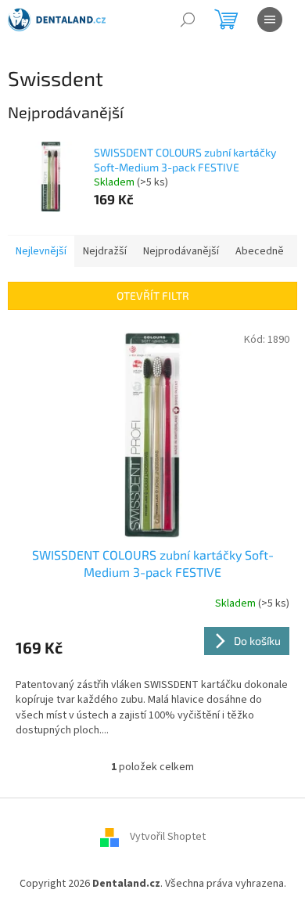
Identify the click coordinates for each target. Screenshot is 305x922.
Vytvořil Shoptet (168, 837)
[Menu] (269, 19)
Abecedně (259, 251)
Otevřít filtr (153, 295)
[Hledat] (187, 19)
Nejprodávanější (181, 251)
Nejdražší (105, 251)
